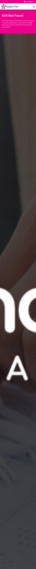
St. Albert (29, 2)
